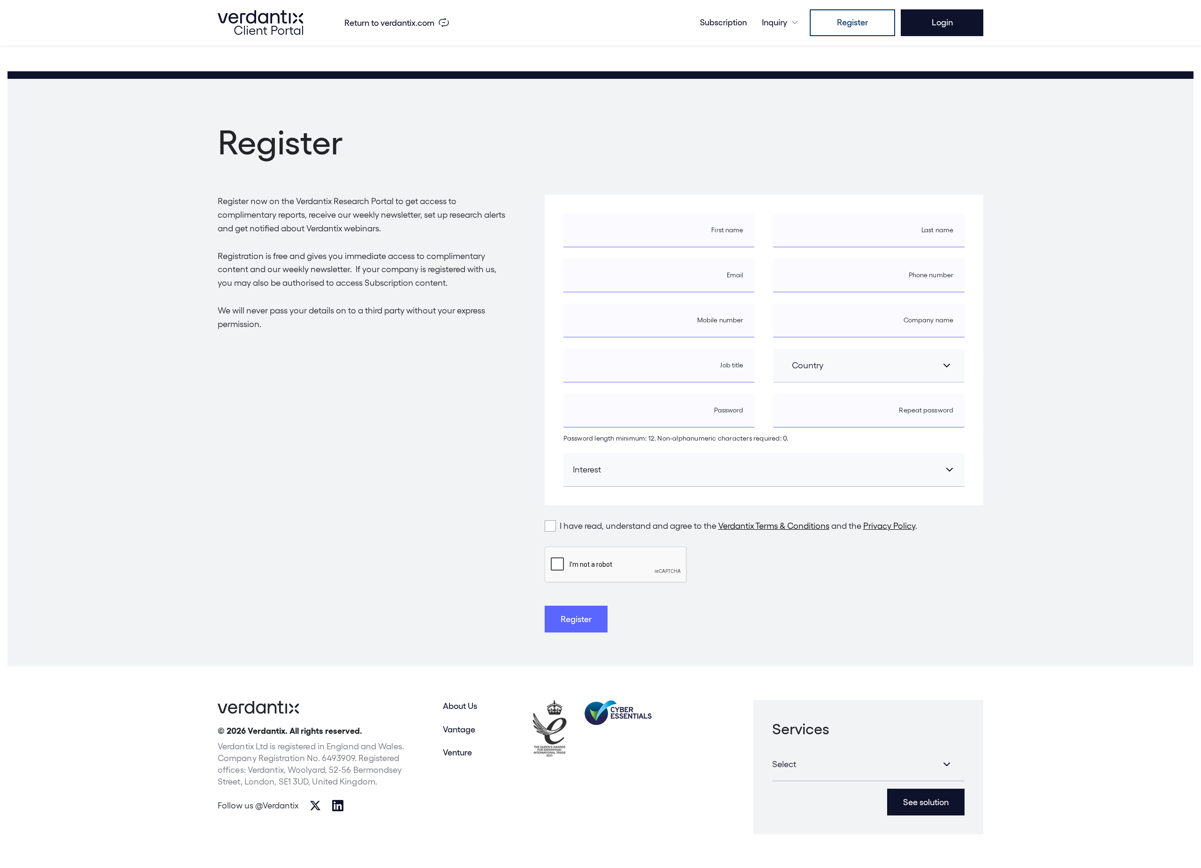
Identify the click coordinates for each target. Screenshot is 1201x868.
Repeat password (926, 410)
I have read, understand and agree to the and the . (738, 526)
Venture (457, 752)
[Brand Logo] (260, 22)
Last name (937, 230)
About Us (460, 706)
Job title (731, 365)
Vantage (459, 729)
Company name (928, 320)
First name (727, 230)
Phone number (931, 275)
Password (729, 410)
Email (735, 275)
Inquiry (774, 22)
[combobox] (869, 365)
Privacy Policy (889, 526)
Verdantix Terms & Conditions (773, 526)
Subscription (723, 22)
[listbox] (868, 764)
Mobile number (720, 320)
